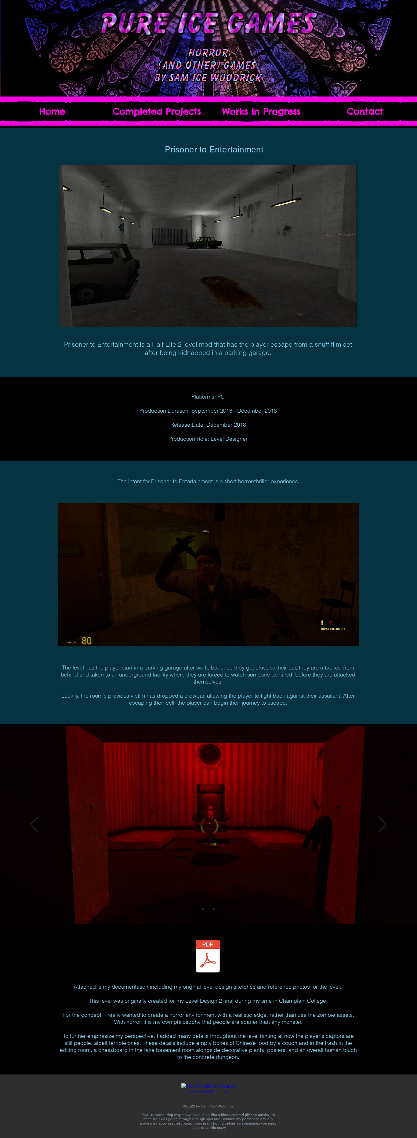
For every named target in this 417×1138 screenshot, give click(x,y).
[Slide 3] (214, 909)
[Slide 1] (203, 909)
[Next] (382, 825)
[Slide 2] (208, 909)
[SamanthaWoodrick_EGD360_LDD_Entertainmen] (208, 957)
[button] (156, 111)
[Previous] (34, 825)
